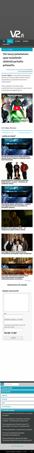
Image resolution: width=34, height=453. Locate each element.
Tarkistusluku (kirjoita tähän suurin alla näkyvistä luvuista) (14, 326)
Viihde (17, 41)
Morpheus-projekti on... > (26, 133)
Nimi (5, 313)
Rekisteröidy (6, 392)
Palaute (4, 399)
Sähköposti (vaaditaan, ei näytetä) (13, 319)
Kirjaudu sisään (7, 388)
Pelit (10, 41)
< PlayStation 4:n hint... (7, 133)
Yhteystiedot (6, 407)
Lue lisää (24, 451)
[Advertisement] (17, 361)
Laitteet (6, 44)
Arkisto (4, 395)
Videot (25, 41)
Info (3, 403)
